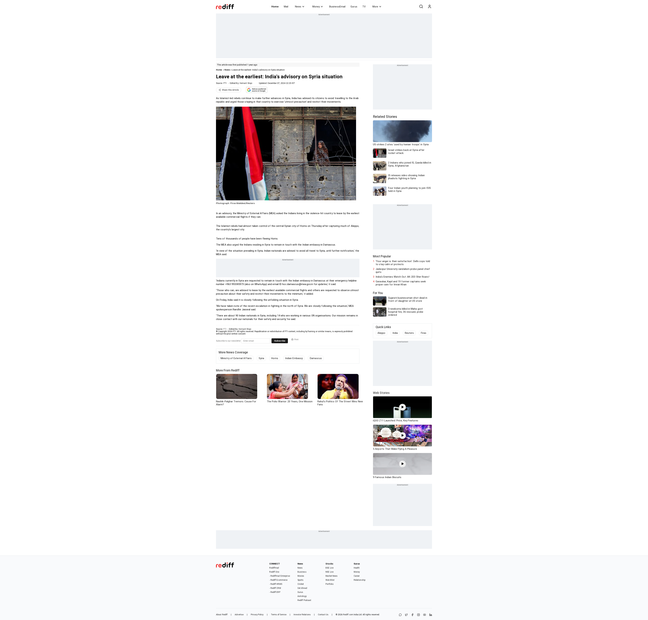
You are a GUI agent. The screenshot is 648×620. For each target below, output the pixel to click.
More (375, 6)
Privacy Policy (257, 614)
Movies (301, 576)
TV (364, 6)
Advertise (239, 614)
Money (316, 6)
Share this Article (230, 90)
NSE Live (329, 572)
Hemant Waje (246, 83)
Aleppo (381, 332)
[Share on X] (406, 615)
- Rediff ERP (274, 592)
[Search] (421, 6)
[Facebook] (412, 615)
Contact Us (323, 614)
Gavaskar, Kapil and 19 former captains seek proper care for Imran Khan (401, 283)
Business (302, 572)
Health (357, 568)
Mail (286, 6)
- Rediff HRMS (275, 584)
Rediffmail (274, 568)
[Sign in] (429, 6)
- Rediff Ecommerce (278, 580)
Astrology (302, 596)
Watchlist (330, 580)
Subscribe (279, 341)
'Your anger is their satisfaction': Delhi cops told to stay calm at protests (403, 263)
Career (357, 576)
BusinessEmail (337, 6)
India (395, 332)
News (298, 6)
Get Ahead (302, 588)
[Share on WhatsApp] (400, 615)
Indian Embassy (294, 358)
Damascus (316, 358)
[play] (402, 407)
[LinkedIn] (430, 615)
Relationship (359, 580)
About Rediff (221, 614)
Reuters (409, 332)
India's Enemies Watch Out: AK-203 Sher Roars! (402, 276)
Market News (332, 576)
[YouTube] (424, 615)
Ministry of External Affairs (236, 358)
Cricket (301, 584)
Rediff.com (348, 614)
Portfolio (329, 584)
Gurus (353, 6)
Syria (261, 358)
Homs (274, 358)
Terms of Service (279, 614)
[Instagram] (418, 615)
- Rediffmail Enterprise (279, 576)
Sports (301, 580)
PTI (225, 83)
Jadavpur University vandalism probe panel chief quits (403, 270)
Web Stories (381, 393)
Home (275, 6)
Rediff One (274, 572)
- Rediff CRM (275, 588)
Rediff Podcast (304, 600)
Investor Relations (302, 614)
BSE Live (329, 568)
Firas (423, 332)
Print (296, 339)
